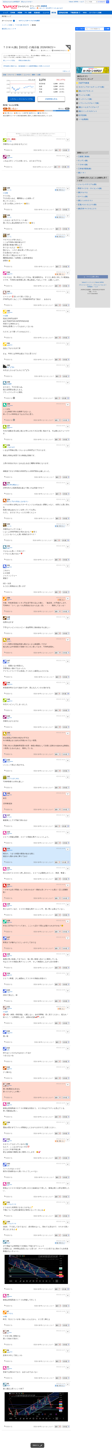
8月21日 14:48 (60, 848)
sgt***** (9, 1141)
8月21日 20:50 (60, 425)
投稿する (36, 1445)
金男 (8, 619)
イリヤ (9, 817)
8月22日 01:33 (60, 139)
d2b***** (9, 1352)
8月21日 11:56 (60, 1221)
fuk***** (9, 718)
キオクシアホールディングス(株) (91, 87)
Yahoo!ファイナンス (88, 282)
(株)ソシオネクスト (85, 200)
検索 (107, 1)
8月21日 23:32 (60, 155)
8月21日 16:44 (60, 732)
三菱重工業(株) (83, 156)
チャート (11, 74)
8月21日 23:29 (60, 215)
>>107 (5, 1012)
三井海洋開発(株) (84, 169)
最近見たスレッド (8, 29)
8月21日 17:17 (60, 639)
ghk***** (9, 886)
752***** (9, 992)
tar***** (9, 1086)
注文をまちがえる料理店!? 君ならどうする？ (18, 2)
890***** (9, 428)
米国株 (20, 12)
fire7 (8, 1243)
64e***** (9, 684)
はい (58, 150)
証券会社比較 (63, 12)
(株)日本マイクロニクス (87, 209)
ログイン (33, 8)
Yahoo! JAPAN (73, 2)
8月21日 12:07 (60, 1183)
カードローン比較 (95, 12)
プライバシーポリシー (85, 285)
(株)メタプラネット (86, 91)
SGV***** (10, 762)
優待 (33, 74)
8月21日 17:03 (60, 682)
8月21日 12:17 (60, 1122)
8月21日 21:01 (60, 404)
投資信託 (37, 12)
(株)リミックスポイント (88, 111)
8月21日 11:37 (60, 1350)
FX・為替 (28, 12)
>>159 (5, 193)
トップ (5, 12)
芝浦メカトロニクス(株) (87, 204)
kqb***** (9, 548)
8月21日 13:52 (60, 973)
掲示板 (54, 12)
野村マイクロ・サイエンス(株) (90, 188)
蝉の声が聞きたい (13, 485)
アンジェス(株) (84, 95)
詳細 (4, 74)
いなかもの (11, 447)
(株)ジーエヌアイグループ (89, 107)
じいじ (9, 190)
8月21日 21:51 (60, 343)
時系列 (19, 74)
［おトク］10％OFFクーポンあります (50, 8)
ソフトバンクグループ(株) (89, 103)
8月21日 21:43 (60, 365)
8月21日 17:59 (60, 565)
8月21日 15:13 (60, 815)
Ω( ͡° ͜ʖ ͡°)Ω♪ (10, 367)
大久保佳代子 (101, 2)
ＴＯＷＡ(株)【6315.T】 (22, 25)
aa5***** (9, 701)
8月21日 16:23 (60, 759)
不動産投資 (74, 12)
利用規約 (90, 286)
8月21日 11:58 (60, 1202)
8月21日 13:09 (60, 1031)
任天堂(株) (83, 115)
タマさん (10, 1313)
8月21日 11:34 (60, 1383)
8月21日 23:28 (60, 234)
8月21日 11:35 (60, 1367)
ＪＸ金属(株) (83, 119)
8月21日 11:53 (60, 1294)
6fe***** (9, 922)
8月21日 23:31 (60, 188)
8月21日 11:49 (60, 1311)
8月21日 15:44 (60, 793)
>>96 (5, 1316)
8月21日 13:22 (60, 1006)
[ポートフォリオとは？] (14, 21)
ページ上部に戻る (93, 277)
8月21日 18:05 (60, 546)
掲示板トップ (6, 16)
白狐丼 (9, 384)
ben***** (9, 850)
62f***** (9, 1069)
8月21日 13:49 (60, 990)
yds (8, 662)
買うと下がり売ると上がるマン (17, 501)
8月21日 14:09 (60, 954)
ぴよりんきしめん (13, 778)
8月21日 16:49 (60, 699)
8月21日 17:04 (60, 660)
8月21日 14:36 (60, 884)
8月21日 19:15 (60, 524)
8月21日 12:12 (60, 1139)
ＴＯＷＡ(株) (83, 165)
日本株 (12, 12)
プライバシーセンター (100, 285)
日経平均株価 (84, 83)
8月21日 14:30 (60, 920)
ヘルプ (82, 2)
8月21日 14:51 (60, 831)
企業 (38, 74)
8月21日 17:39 (60, 617)
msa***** (10, 406)
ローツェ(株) (83, 196)
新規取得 (44, 6)
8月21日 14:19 (60, 937)
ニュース (46, 12)
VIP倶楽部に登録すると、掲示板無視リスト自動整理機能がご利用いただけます (26, 66)
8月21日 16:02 (60, 776)
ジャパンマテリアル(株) (87, 184)
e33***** (9, 312)
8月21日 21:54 (60, 310)
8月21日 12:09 (60, 1163)
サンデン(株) (83, 160)
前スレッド (66, 71)
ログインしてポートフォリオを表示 (29, 20)
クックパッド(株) (85, 99)
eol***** (9, 1008)
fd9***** (9, 834)
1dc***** (9, 293)
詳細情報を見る (51, 99)
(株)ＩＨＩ (82, 173)
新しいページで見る (9, 60)
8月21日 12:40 (60, 1067)
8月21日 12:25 (60, 1103)
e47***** (9, 158)
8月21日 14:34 (60, 904)
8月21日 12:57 (60, 1047)
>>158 (5, 316)
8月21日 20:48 (60, 445)
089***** (9, 274)
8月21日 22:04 (60, 291)
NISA (85, 12)
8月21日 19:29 (60, 499)
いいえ (66, 150)
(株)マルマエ (83, 192)
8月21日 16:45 (60, 716)
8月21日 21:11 (60, 382)
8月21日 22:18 (60, 272)
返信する (9, 150)
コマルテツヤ (11, 1204)
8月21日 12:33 (60, 1083)
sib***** (9, 599)
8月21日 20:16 (60, 482)
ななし (9, 641)
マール (9, 141)
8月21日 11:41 (60, 1331)
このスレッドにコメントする (21, 99)
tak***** (9, 567)
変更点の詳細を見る (24, 60)
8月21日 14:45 (60, 868)
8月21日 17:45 (60, 597)
